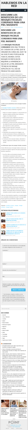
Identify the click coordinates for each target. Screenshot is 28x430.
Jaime (2, 27)
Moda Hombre (5, 322)
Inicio (7, 428)
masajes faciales (9, 207)
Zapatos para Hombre (7, 340)
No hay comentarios (19, 27)
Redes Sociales (5, 330)
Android (4, 315)
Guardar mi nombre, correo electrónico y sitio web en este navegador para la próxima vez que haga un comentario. (13, 285)
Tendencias (4, 336)
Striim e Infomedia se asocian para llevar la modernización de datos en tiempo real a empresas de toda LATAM (14, 351)
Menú (3, 10)
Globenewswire (6, 343)
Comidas (4, 318)
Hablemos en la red (14, 4)
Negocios (4, 326)
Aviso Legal (19, 428)
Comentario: (5, 250)
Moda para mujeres (6, 324)
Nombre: (4, 264)
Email (12, 428)
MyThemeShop (16, 426)
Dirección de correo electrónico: (9, 270)
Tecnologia (4, 334)
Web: (3, 276)
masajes (16, 205)
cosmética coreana (10, 205)
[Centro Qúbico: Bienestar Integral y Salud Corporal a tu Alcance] (5, 403)
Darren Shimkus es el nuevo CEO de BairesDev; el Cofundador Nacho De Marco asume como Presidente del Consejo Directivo (14, 386)
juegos (3, 320)
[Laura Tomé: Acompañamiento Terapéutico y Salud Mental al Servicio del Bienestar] (14, 403)
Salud (12, 27)
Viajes (3, 338)
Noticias (4, 328)
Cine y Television (6, 317)
